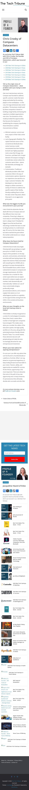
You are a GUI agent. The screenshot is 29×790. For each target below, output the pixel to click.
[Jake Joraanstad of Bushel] (6, 516)
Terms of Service (5, 762)
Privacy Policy (18, 760)
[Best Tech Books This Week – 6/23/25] (6, 609)
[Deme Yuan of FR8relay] (6, 734)
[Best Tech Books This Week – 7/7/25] (6, 524)
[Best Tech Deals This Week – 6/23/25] (6, 617)
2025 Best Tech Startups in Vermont (19, 592)
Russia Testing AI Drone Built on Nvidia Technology (19, 559)
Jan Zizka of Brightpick (19, 576)
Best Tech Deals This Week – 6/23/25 (18, 617)
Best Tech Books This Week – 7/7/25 (18, 524)
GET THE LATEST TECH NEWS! (14, 447)
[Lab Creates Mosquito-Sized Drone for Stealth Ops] (6, 634)
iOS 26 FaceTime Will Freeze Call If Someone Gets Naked (19, 550)
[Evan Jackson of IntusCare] (6, 568)
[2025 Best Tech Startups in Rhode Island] (3, 741)
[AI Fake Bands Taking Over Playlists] (6, 625)
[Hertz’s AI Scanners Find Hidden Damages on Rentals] (6, 642)
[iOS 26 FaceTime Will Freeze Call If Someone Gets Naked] (6, 551)
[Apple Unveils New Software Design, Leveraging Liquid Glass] (6, 717)
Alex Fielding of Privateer (17, 507)
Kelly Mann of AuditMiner (16, 658)
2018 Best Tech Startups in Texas (15, 77)
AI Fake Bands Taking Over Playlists (19, 625)
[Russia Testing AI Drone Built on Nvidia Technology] (6, 560)
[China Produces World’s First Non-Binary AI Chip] (6, 726)
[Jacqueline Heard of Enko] (14, 473)
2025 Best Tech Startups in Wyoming (19, 584)
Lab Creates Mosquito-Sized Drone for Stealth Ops (19, 633)
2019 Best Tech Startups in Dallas (15, 75)
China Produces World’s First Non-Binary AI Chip (19, 725)
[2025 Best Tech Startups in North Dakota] (3, 667)
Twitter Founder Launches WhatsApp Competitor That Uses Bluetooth (19, 541)
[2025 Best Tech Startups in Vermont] (6, 592)
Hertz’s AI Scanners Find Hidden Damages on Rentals (19, 642)
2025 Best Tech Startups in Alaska (19, 650)
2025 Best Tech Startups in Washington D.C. (19, 600)
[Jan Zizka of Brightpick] (6, 576)
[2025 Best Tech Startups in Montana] (3, 747)
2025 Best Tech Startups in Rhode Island (17, 740)
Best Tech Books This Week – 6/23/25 (18, 608)
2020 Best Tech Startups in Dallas (15, 70)
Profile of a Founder (10, 391)
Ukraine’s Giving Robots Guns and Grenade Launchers (19, 708)
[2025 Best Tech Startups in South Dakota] (4, 674)
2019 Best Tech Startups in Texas (15, 72)
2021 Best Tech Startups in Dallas (15, 65)
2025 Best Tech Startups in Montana (16, 746)
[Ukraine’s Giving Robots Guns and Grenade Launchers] (6, 709)
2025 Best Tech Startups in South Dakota (16, 673)
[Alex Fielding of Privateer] (6, 507)
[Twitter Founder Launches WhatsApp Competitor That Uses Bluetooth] (6, 541)
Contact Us (14, 762)
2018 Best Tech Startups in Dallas (15, 79)
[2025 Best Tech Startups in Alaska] (6, 651)
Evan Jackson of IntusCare (17, 567)
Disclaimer (10, 760)
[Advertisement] (14, 425)
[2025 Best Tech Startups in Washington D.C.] (6, 601)
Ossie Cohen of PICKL (9, 398)
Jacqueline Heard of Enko (14, 485)
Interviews (6, 35)
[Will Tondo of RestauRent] (6, 682)
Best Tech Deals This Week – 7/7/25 (18, 532)
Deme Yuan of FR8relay (19, 733)
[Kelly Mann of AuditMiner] (6, 659)
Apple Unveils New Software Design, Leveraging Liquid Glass (19, 717)
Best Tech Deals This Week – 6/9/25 (18, 699)
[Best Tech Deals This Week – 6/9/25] (6, 700)
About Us (3, 760)
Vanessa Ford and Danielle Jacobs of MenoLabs (15, 404)
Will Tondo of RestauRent (16, 681)
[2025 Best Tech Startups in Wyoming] (6, 584)
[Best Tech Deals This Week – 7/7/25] (6, 532)
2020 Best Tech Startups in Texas (15, 68)
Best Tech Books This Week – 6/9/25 (18, 690)
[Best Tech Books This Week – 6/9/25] (6, 691)
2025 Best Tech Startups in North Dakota (16, 666)
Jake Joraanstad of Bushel (18, 515)
